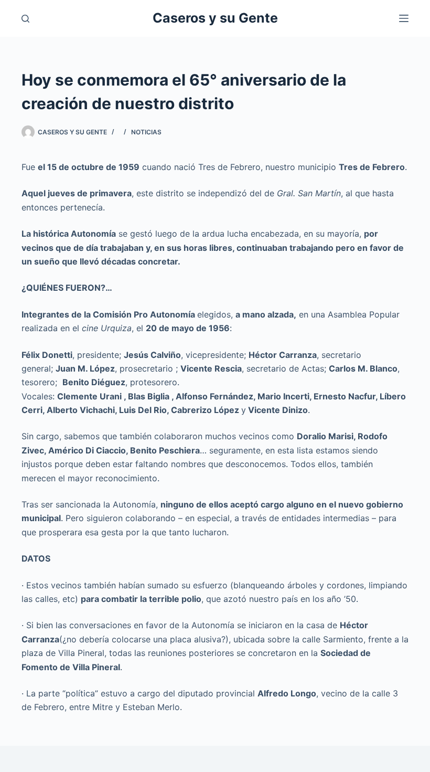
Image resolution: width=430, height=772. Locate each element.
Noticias (146, 132)
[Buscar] (25, 19)
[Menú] (403, 18)
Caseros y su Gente (215, 18)
